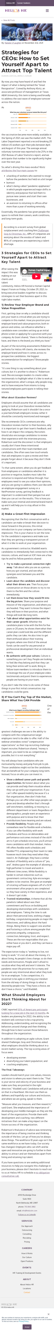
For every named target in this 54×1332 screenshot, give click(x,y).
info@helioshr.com (29, 1211)
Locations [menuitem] (27, 1288)
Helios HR (10, 3)
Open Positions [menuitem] (27, 1261)
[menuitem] (27, 1292)
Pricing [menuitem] (27, 1242)
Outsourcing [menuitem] (27, 1230)
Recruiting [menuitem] (27, 1238)
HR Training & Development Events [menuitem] (27, 1273)
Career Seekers (23, 3)
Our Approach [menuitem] (27, 1226)
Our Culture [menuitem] (27, 1257)
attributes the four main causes (18, 170)
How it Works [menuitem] (27, 1253)
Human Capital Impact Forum (17, 76)
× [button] (48, 1313)
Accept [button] (27, 1327)
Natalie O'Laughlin (13, 43)
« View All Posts (8, 20)
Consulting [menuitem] (27, 1234)
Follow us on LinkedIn (27, 1214)
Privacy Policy (23, 1321)
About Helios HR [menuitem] (27, 1284)
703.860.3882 (30, 1207)
